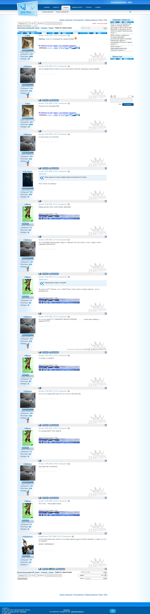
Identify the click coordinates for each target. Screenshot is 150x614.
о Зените (88, 7)
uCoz (12, 611)
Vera (28, 35)
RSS (105, 20)
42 (69, 428)
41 (69, 391)
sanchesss (28, 536)
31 (69, 35)
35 (69, 171)
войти (130, 2)
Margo (28, 204)
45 (73, 536)
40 (69, 355)
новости (56, 7)
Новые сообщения (62, 12)
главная (46, 7)
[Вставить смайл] (115, 96)
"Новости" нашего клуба (63, 28)
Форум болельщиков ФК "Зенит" (28, 28)
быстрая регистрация (118, 2)
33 (69, 103)
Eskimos (28, 66)
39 (69, 317)
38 (69, 277)
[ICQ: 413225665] (52, 569)
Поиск (101, 20)
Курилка (44, 28)
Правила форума (91, 20)
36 (68, 204)
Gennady (23, 611)
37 (69, 240)
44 (69, 501)
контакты (66, 610)
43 (69, 464)
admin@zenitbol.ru (77, 611)
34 (69, 134)
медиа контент (77, 7)
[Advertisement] (62, 587)
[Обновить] (112, 96)
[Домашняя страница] (45, 100)
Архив (51, 28)
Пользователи (79, 20)
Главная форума (47, 12)
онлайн (97, 7)
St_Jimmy (35, 26)
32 (69, 66)
